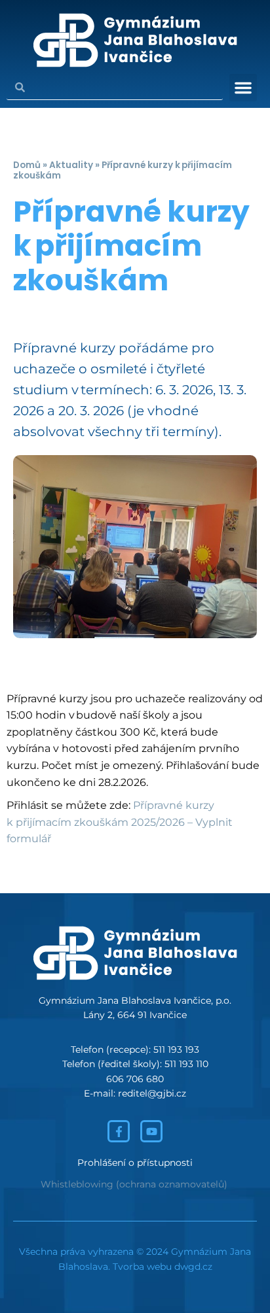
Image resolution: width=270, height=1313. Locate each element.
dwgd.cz (193, 1266)
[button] (243, 87)
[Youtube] (151, 1131)
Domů (27, 165)
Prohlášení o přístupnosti (135, 1162)
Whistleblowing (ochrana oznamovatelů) (134, 1184)
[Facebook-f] (118, 1131)
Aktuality (71, 165)
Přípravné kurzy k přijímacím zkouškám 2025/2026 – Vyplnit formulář (120, 822)
